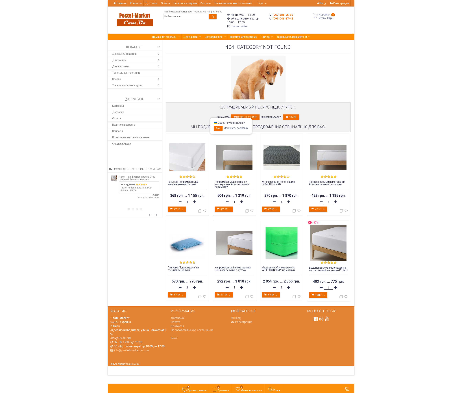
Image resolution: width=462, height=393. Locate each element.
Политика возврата (185, 3)
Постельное (199, 11)
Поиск (292, 117)
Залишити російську (236, 128)
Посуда (265, 36)
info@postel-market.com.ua (131, 350)
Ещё (260, 3)
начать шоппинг (246, 117)
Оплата (165, 3)
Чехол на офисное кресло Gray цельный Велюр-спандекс (137, 178)
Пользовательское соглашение (233, 3)
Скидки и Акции (121, 143)
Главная (121, 3)
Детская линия (214, 36)
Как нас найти (239, 26)
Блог (174, 338)
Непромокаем (184, 11)
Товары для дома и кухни (292, 36)
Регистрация (341, 3)
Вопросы (206, 3)
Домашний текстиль (164, 36)
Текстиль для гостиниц (243, 36)
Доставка (151, 3)
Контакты (136, 3)
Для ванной (190, 36)
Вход (322, 3)
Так (218, 128)
